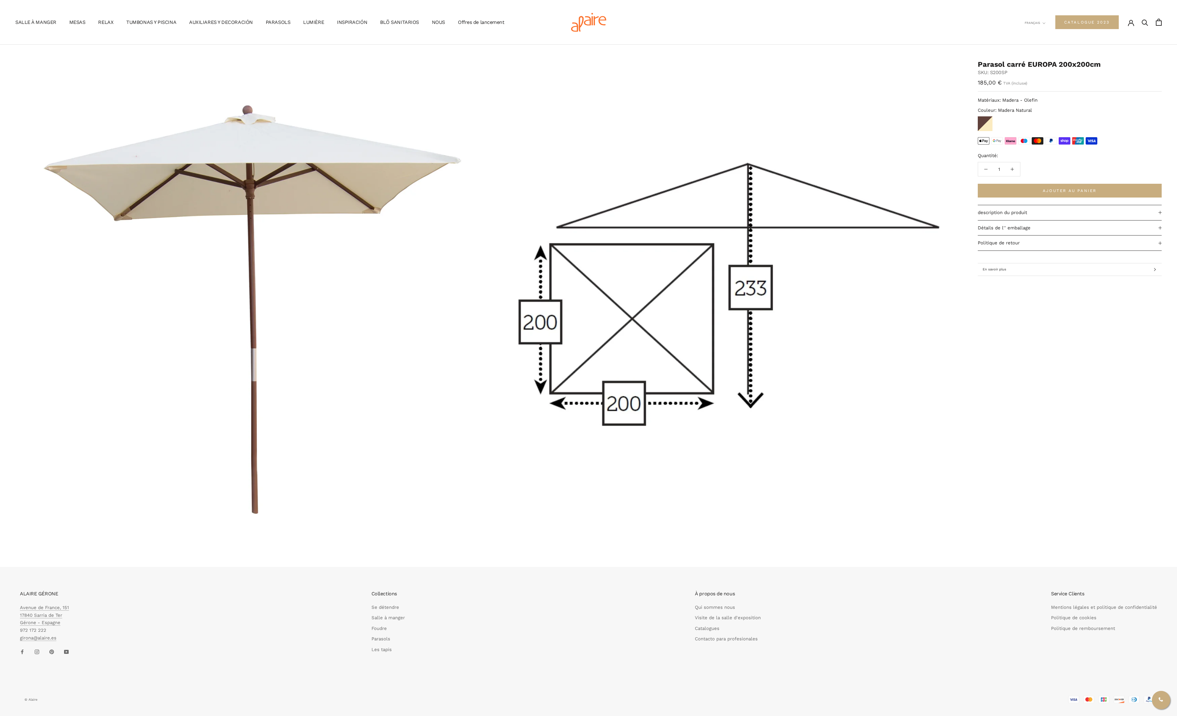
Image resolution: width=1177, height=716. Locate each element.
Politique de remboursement (1083, 628)
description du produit (1002, 212)
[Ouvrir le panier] (1159, 22)
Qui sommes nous (715, 607)
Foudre (379, 628)
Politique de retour (999, 243)
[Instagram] (37, 652)
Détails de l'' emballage (1004, 228)
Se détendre (385, 607)
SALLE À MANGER (35, 22)
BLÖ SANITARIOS (399, 22)
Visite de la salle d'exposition (728, 617)
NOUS (438, 22)
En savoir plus (994, 269)
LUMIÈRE (313, 22)
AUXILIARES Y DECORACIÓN (221, 22)
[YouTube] (66, 652)
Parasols (380, 639)
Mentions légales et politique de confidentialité (1104, 607)
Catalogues (707, 628)
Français (1032, 22)
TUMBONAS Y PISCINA (151, 22)
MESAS (77, 22)
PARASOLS (278, 22)
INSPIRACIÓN (352, 22)
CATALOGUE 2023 (1087, 22)
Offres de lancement (481, 22)
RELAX (105, 22)
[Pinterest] (51, 652)
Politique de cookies (1073, 617)
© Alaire (31, 700)
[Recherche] (1145, 22)
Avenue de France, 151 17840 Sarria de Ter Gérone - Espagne (44, 615)
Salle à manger (388, 617)
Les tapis (381, 649)
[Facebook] (22, 652)
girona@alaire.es (38, 638)
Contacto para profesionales (726, 639)
